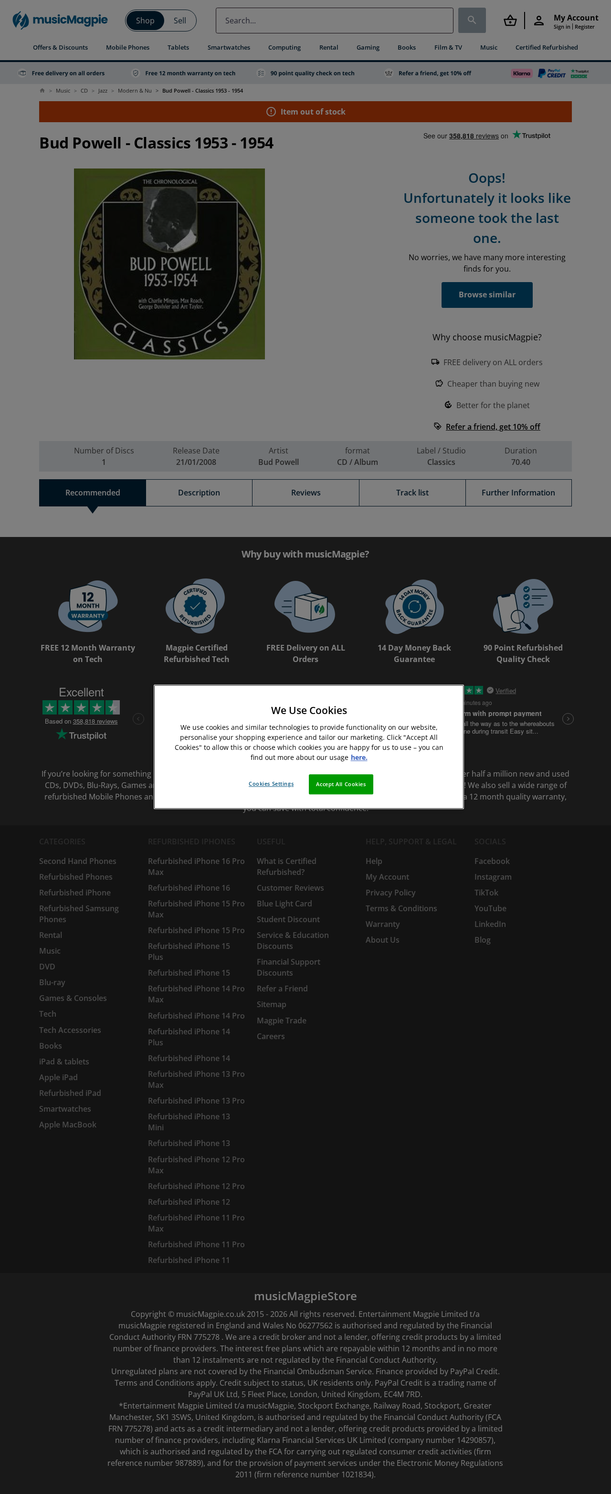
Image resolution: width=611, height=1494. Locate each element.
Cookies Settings (271, 784)
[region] (309, 746)
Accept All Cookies (341, 784)
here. (359, 757)
